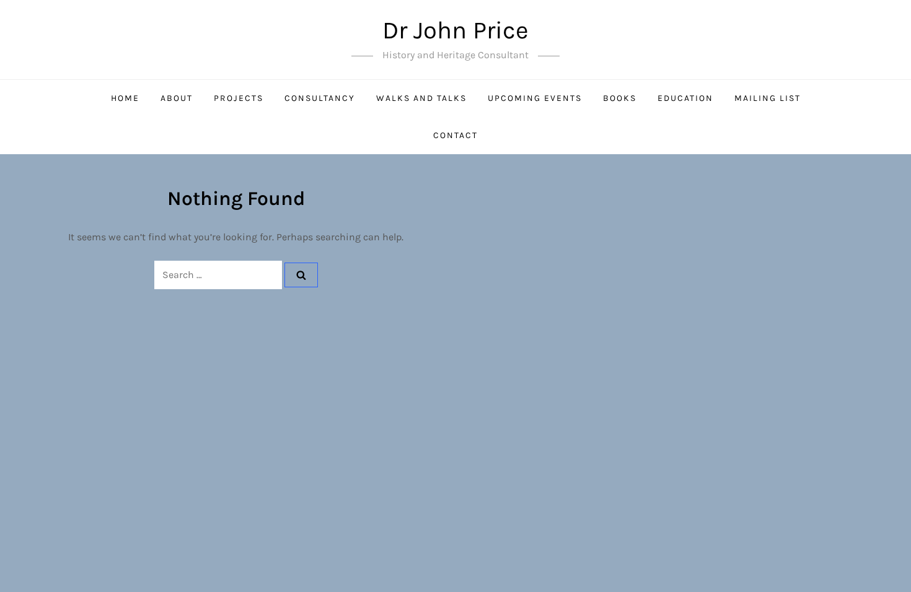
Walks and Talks (421, 98)
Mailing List (767, 98)
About (177, 98)
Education (685, 98)
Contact (455, 135)
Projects (238, 98)
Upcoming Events (535, 98)
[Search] (301, 275)
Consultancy (319, 98)
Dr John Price (455, 30)
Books (619, 98)
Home (125, 98)
